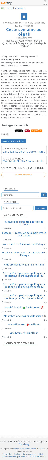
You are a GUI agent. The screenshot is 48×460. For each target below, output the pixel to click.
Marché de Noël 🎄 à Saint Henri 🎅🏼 (24, 307)
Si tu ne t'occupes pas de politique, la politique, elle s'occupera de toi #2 (24, 285)
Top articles (7, 454)
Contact (17, 454)
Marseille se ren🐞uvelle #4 (24, 324)
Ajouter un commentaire (23, 175)
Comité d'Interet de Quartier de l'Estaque (27, 449)
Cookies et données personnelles (14, 456)
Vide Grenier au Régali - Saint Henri (24, 264)
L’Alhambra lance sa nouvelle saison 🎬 (24, 316)
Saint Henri (26, 26)
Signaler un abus (29, 454)
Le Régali (38, 23)
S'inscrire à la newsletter (13, 141)
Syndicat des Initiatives (17, 23)
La (16, 26)
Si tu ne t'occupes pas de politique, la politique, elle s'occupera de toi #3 (24, 274)
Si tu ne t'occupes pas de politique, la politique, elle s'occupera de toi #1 (24, 297)
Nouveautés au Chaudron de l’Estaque (24, 244)
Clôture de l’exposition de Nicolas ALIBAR (24, 223)
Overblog (24, 444)
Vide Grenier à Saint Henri (24, 332)
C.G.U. (41, 454)
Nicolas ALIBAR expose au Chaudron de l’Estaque (24, 254)
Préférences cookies (37, 456)
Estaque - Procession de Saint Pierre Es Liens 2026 (24, 234)
